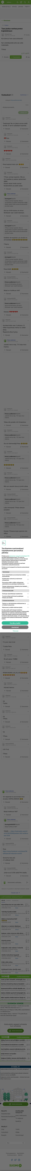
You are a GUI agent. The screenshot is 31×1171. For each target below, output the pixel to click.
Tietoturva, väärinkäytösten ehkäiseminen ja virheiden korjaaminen (14, 604)
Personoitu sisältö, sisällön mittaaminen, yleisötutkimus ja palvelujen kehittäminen (13, 583)
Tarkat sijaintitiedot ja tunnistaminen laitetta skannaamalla (14, 575)
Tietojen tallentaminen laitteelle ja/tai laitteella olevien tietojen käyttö (14, 586)
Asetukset (15, 627)
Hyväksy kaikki (15, 623)
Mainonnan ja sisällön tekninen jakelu (12, 607)
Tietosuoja (15, 631)
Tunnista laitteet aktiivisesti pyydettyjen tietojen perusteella (12, 596)
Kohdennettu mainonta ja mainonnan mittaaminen (12, 579)
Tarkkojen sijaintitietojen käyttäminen (12, 593)
